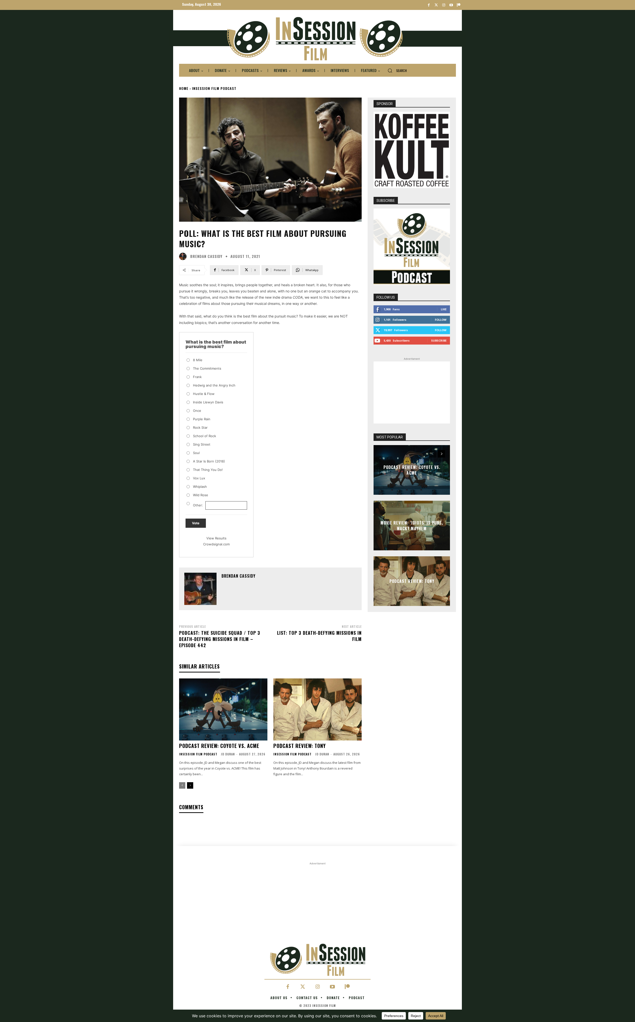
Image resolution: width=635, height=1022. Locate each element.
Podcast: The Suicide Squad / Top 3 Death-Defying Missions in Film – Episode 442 (219, 639)
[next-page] (190, 785)
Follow (440, 319)
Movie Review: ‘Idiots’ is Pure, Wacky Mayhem (412, 525)
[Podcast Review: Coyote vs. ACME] (223, 709)
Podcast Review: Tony (299, 745)
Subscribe (438, 340)
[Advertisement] (412, 392)
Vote (195, 523)
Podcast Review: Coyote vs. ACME (219, 745)
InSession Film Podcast (214, 88)
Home (184, 88)
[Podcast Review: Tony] (317, 709)
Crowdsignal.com (216, 544)
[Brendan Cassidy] (184, 256)
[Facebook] (428, 5)
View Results (216, 538)
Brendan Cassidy (206, 256)
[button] (395, 70)
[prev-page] (182, 785)
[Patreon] (458, 5)
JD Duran (228, 754)
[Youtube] (451, 5)
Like (443, 309)
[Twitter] (436, 5)
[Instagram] (443, 5)
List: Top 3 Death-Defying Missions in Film (319, 636)
